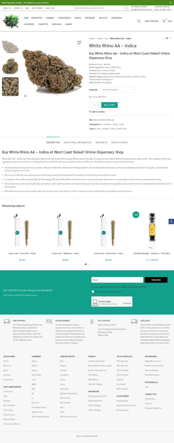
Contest (6, 375)
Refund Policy (9, 419)
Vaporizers (93, 391)
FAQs (5, 396)
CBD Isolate (65, 398)
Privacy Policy (9, 414)
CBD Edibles (93, 379)
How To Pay (8, 410)
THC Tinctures (122, 370)
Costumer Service (12, 387)
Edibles (92, 356)
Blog (5, 370)
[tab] (53, 141)
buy (98, 128)
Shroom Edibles (151, 370)
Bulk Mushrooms (152, 375)
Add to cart (109, 105)
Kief (61, 407)
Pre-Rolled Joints (39, 407)
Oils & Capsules (124, 356)
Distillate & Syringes (68, 393)
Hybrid (34, 365)
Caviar (62, 384)
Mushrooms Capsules (154, 365)
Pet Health (121, 384)
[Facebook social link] (126, 8)
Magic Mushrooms (153, 361)
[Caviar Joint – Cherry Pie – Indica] (22, 230)
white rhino (122, 128)
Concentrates (67, 356)
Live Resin (64, 375)
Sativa (34, 370)
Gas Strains (36, 375)
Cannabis (107, 124)
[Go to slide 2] (88, 264)
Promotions (8, 379)
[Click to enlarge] (25, 96)
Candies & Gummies (96, 361)
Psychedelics (151, 382)
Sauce (62, 379)
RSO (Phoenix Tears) (68, 416)
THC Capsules (122, 361)
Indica (121, 124)
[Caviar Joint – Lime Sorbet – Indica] (108, 230)
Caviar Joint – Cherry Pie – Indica (22, 253)
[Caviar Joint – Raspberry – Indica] (65, 230)
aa (95, 128)
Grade (99, 38)
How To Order (9, 405)
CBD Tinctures (122, 375)
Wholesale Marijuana (40, 416)
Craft (34, 379)
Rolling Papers (123, 410)
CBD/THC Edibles (95, 384)
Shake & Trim (37, 412)
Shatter (63, 370)
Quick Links (9, 356)
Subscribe (156, 280)
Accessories (123, 396)
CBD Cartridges (94, 410)
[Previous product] (163, 38)
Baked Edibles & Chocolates (100, 365)
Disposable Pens (95, 400)
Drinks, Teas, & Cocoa (97, 370)
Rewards (6, 400)
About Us (7, 365)
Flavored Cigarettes (153, 408)
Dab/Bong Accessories (126, 405)
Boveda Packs (122, 400)
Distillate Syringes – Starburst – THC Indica (152, 253)
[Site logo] (11, 21)
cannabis (105, 128)
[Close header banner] (170, 2)
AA (106, 38)
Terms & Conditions (11, 424)
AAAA (34, 384)
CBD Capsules (122, 365)
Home (91, 38)
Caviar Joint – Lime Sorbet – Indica (108, 253)
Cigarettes (150, 394)
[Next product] (170, 38)
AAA (33, 388)
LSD (146, 387)
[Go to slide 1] (85, 264)
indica (113, 128)
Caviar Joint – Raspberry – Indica (65, 253)
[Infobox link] (141, 8)
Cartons (148, 403)
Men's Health (122, 388)
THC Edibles (93, 375)
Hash (62, 412)
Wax (61, 361)
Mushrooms (151, 356)
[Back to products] (167, 38)
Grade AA (93, 89)
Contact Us (8, 391)
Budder (63, 365)
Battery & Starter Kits (97, 396)
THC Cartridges (94, 405)
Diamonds (64, 388)
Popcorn (35, 402)
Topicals (120, 379)
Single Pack (150, 398)
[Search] (139, 21)
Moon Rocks (65, 402)
